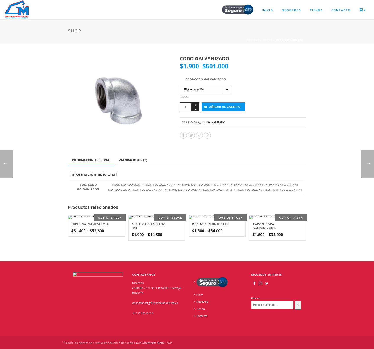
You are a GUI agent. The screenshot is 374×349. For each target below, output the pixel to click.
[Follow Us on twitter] (266, 284)
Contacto (341, 10)
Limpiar (185, 96)
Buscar (255, 298)
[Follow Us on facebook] (254, 284)
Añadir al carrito (225, 107)
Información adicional (91, 160)
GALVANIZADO (216, 122)
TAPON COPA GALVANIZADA (264, 226)
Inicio (267, 10)
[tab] (91, 160)
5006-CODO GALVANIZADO (206, 79)
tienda (267, 40)
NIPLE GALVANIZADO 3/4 (149, 226)
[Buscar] (298, 305)
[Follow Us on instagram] (260, 284)
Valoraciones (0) (133, 160)
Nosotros (291, 10)
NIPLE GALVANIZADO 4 (89, 224)
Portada (253, 40)
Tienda (316, 10)
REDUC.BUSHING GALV (210, 224)
